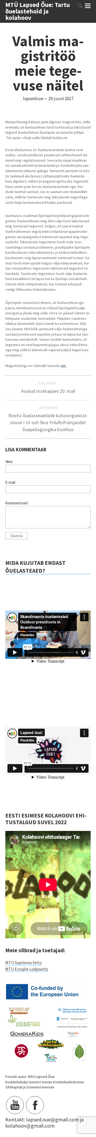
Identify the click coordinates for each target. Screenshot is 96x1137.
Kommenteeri (16, 503)
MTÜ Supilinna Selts (23, 962)
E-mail (10, 482)
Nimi (9, 461)
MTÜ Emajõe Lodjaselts (26, 969)
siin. (63, 365)
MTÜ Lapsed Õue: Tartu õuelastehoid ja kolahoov (37, 11)
